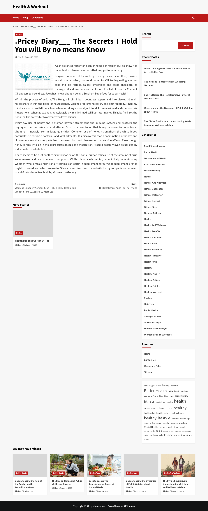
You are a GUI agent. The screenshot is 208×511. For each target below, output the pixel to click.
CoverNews (114, 506)
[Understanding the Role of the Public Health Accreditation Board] (30, 465)
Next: (118, 186)
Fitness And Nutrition (155, 182)
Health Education (153, 237)
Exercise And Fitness (155, 164)
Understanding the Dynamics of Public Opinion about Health (168, 110)
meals (166, 423)
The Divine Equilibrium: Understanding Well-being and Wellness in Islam (167, 123)
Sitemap (148, 372)
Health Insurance (153, 249)
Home (16, 17)
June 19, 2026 (66, 488)
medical (183, 423)
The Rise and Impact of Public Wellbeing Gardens (164, 83)
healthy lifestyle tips (180, 418)
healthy (180, 407)
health (180, 401)
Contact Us (37, 17)
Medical (148, 298)
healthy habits (177, 413)
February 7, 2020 (30, 245)
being (165, 385)
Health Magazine (153, 255)
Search (146, 34)
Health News (150, 261)
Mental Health (151, 427)
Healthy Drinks (152, 286)
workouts (187, 435)
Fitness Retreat (152, 201)
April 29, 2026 (140, 491)
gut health (168, 402)
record (165, 431)
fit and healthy (181, 395)
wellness (154, 435)
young (146, 439)
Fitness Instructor (153, 194)
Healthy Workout (153, 292)
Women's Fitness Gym (155, 328)
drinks (166, 396)
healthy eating (163, 413)
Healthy (148, 267)
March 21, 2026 (178, 491)
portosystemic (149, 431)
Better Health (151, 152)
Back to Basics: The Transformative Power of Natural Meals (167, 96)
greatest (159, 402)
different (154, 396)
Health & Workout (30, 6)
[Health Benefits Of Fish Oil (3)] (33, 223)
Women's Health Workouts (158, 334)
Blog (25, 17)
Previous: (45, 187)
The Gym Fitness (152, 316)
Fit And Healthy (152, 170)
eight (171, 396)
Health (19, 34)
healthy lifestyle (157, 418)
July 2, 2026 (28, 491)
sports (178, 431)
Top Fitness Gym (152, 322)
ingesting (147, 423)
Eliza (19, 57)
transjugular (186, 431)
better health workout (178, 391)
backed (158, 386)
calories (147, 396)
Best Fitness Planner (154, 146)
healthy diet (149, 413)
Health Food (150, 243)
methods (163, 427)
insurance (156, 423)
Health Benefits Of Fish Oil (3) (32, 241)
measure (174, 423)
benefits (174, 385)
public (159, 430)
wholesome (166, 435)
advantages (149, 385)
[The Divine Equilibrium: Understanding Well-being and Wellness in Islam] (178, 465)
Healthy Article (152, 280)
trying (146, 435)
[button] (193, 17)
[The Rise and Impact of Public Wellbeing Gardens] (67, 465)
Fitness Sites (150, 207)
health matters (151, 408)
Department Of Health (155, 158)
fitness (149, 401)
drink (161, 396)
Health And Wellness (155, 225)
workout (178, 435)
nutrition (173, 426)
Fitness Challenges (153, 188)
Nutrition (149, 304)
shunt (171, 431)
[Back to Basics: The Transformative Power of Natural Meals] (104, 465)
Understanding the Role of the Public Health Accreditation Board (167, 70)
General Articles (152, 213)
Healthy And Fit (152, 273)
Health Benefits (152, 231)
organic (182, 427)
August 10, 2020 (31, 57)
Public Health (151, 310)
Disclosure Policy (153, 366)
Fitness (148, 176)
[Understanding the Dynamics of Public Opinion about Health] (141, 465)
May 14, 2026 (103, 491)
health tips (165, 408)
